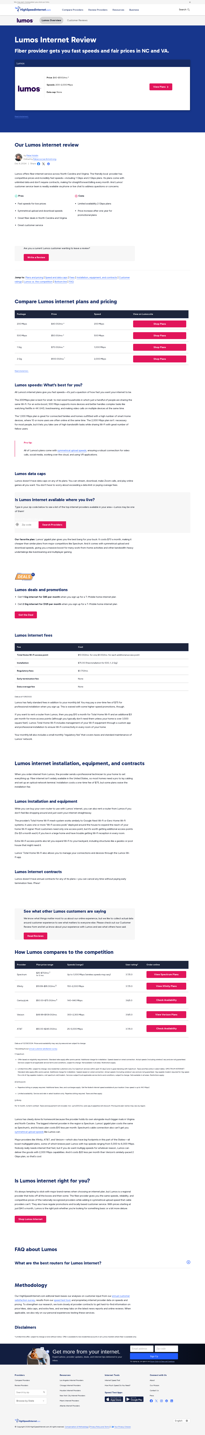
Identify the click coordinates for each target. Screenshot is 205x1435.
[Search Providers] (44, 1392)
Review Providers (97, 9)
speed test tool (62, 1300)
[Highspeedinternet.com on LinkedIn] (171, 1401)
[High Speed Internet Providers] (33, 9)
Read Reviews (35, 936)
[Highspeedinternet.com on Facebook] (151, 1401)
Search (183, 9)
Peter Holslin (32, 155)
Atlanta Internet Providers (70, 1406)
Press (152, 1396)
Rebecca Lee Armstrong (44, 159)
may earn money (23, 2)
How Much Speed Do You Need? (117, 1385)
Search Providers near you (29, 519)
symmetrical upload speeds (71, 450)
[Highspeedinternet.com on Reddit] (166, 1401)
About (152, 1380)
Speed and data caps (56, 277)
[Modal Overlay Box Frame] (102, 1354)
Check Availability (166, 1000)
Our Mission (154, 1385)
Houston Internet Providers (70, 1390)
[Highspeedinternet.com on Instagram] (161, 1401)
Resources (118, 9)
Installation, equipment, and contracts (97, 277)
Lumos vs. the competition (38, 281)
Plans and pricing (34, 277)
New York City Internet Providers (72, 1396)
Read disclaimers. (22, 116)
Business (134, 9)
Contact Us (154, 1390)
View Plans (157, 86)
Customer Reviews (77, 20)
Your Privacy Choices (122, 1427)
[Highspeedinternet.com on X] (156, 1401)
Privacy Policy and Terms (99, 1427)
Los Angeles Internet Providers (71, 1380)
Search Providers (52, 524)
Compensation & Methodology (77, 1427)
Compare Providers (72, 9)
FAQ (71, 281)
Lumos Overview (51, 20)
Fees (72, 277)
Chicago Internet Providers (70, 1385)
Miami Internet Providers (69, 1401)
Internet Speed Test (112, 1380)
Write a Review (36, 257)
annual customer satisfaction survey (43, 1049)
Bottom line (60, 281)
